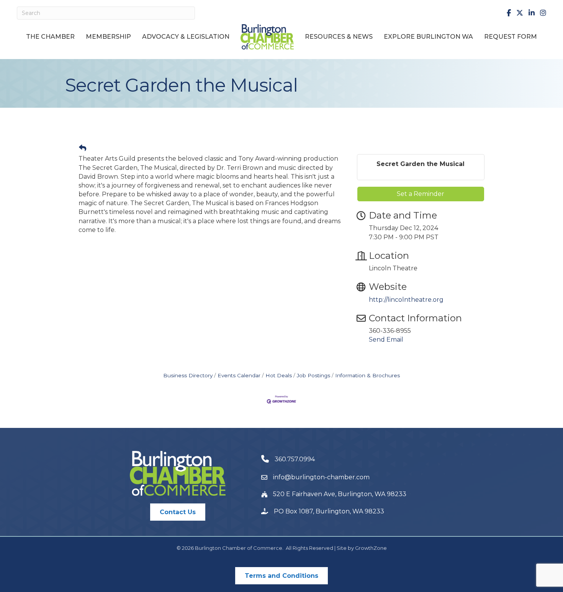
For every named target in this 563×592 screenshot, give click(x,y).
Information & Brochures (367, 375)
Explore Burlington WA (428, 36)
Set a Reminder (420, 193)
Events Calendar (239, 375)
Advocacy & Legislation (185, 36)
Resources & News (339, 36)
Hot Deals (278, 375)
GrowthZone (371, 548)
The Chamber (50, 36)
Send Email (386, 339)
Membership (108, 36)
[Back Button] (82, 148)
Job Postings (313, 375)
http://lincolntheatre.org (406, 299)
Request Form (510, 36)
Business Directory (188, 375)
